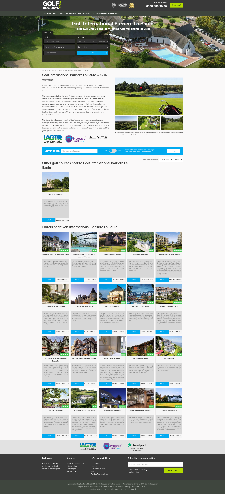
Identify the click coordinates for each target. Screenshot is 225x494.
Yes (119, 151)
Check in (46, 37)
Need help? (176, 5)
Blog (92, 471)
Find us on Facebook (50, 466)
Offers (95, 13)
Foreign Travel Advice (99, 474)
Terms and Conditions (75, 463)
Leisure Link (71, 471)
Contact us (95, 463)
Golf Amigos (71, 469)
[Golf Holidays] (52, 5)
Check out (80, 37)
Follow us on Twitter (50, 463)
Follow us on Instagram (51, 469)
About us (94, 466)
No (106, 151)
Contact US (113, 13)
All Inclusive (84, 13)
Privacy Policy (72, 466)
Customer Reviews (98, 469)
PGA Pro (103, 13)
